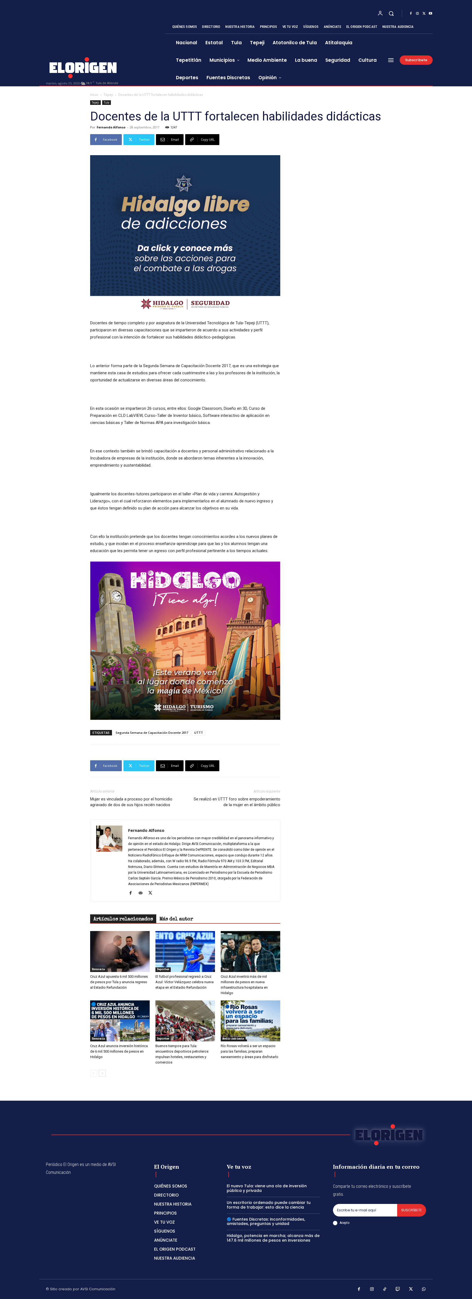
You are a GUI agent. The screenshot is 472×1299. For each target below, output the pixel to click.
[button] (391, 13)
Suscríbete (411, 1210)
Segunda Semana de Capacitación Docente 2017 (152, 732)
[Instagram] (417, 13)
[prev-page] (93, 1073)
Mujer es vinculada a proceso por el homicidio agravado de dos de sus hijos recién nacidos (131, 802)
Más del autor (176, 919)
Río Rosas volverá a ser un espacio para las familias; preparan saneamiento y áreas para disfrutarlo (249, 1051)
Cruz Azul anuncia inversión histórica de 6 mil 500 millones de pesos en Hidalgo (119, 1051)
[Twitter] (424, 13)
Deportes (163, 969)
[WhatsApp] (424, 1290)
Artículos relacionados (123, 919)
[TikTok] (385, 1290)
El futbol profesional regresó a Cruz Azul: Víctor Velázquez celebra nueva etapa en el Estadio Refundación (184, 981)
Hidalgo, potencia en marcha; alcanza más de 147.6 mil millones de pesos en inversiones (273, 1238)
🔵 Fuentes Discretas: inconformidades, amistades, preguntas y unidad (266, 1221)
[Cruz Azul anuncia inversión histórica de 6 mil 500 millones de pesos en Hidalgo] (120, 1020)
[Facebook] (411, 13)
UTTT (198, 732)
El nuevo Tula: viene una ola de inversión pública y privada (267, 1188)
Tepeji (108, 94)
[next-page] (102, 1073)
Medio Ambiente (233, 1039)
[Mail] (142, 893)
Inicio (94, 94)
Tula (106, 102)
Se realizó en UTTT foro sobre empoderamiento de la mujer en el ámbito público (237, 802)
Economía (98, 969)
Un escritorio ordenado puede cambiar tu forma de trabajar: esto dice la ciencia (269, 1205)
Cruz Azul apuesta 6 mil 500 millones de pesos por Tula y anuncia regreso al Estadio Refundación (119, 981)
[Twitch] (398, 1290)
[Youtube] (430, 13)
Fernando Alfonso (111, 127)
